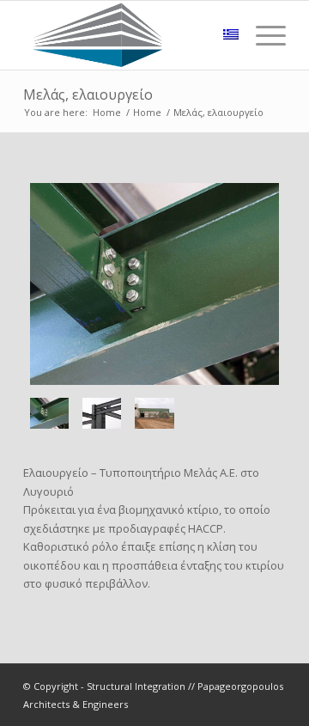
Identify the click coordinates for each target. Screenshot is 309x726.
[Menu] (262, 35)
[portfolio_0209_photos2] (102, 413)
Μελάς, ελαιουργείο (88, 94)
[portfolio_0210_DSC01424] (154, 413)
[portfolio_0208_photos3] (154, 284)
